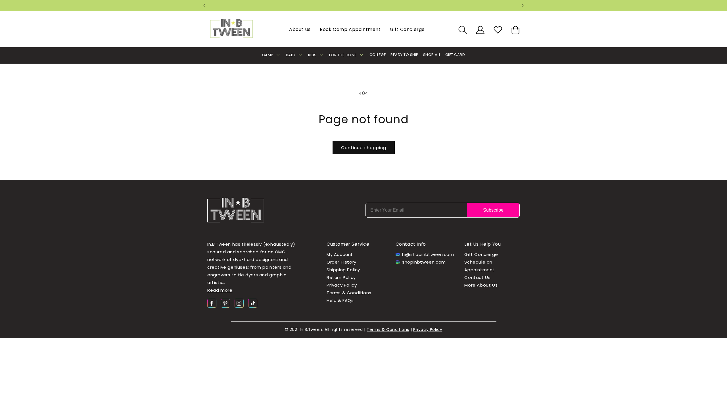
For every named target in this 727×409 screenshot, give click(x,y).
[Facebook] (211, 303)
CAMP (267, 55)
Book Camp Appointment (350, 29)
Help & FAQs (340, 301)
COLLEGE (377, 54)
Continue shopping (363, 148)
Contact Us (477, 278)
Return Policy (341, 278)
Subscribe (493, 210)
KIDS (312, 55)
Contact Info (411, 244)
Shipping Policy (343, 270)
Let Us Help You (482, 244)
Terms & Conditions (349, 293)
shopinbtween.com (424, 262)
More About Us (481, 285)
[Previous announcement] (204, 5)
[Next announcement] (523, 5)
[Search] (462, 30)
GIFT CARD (455, 54)
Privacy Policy (342, 285)
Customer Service (348, 244)
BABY (291, 55)
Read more (219, 290)
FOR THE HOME (343, 55)
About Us (300, 29)
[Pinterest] (225, 303)
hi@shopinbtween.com (426, 255)
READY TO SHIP (404, 54)
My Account (340, 255)
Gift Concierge (407, 29)
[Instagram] (239, 303)
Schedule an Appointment (479, 266)
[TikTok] (252, 303)
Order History (341, 262)
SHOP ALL (432, 54)
